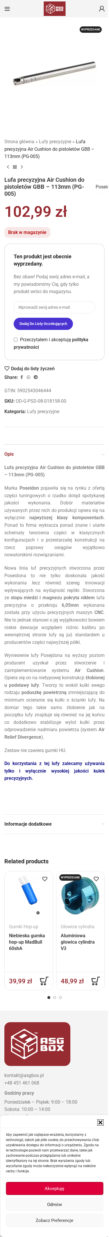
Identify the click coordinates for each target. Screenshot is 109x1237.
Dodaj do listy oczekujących (43, 323)
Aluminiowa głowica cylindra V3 (78, 942)
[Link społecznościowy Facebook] (21, 377)
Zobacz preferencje (54, 1220)
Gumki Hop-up (23, 926)
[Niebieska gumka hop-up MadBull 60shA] (29, 895)
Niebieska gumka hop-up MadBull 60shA (27, 942)
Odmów (54, 1204)
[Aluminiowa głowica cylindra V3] (80, 895)
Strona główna (19, 141)
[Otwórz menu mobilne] (7, 8)
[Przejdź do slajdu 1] (48, 997)
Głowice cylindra (77, 926)
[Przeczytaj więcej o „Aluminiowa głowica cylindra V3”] (95, 981)
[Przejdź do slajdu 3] (60, 997)
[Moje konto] (102, 8)
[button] (100, 1122)
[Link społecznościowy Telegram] (36, 377)
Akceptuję (54, 1188)
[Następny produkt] (21, 167)
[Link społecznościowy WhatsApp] (28, 377)
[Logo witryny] (54, 8)
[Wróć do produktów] (14, 167)
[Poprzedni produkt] (7, 167)
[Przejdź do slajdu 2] (54, 997)
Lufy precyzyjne (55, 141)
